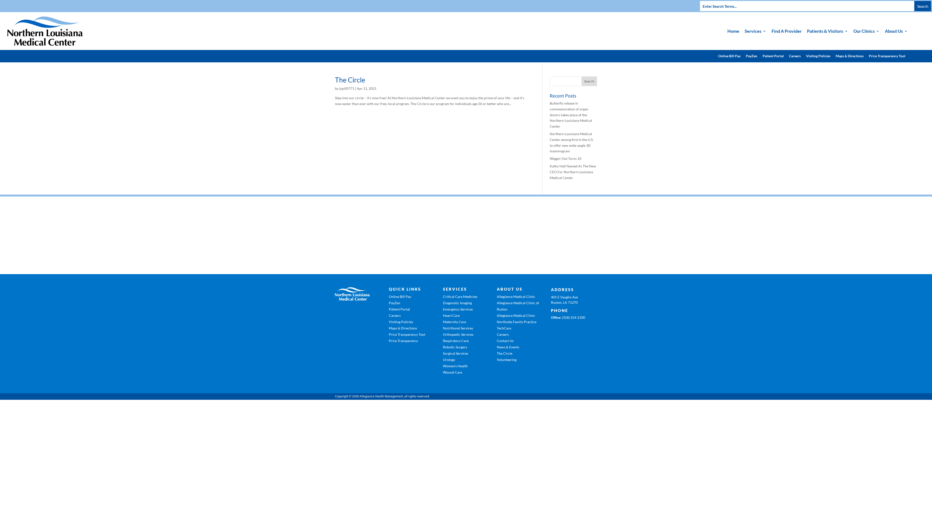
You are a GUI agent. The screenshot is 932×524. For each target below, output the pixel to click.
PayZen (751, 56)
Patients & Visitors (825, 31)
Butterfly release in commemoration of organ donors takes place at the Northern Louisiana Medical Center (571, 114)
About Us (894, 31)
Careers (795, 56)
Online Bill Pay (729, 56)
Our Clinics (864, 31)
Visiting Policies (818, 56)
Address (562, 289)
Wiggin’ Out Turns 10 (565, 158)
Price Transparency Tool (887, 56)
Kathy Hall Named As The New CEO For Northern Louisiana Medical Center (573, 172)
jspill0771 (346, 88)
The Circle (350, 80)
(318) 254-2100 (573, 317)
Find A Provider (787, 31)
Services (753, 31)
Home (733, 31)
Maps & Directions (850, 56)
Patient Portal (773, 56)
